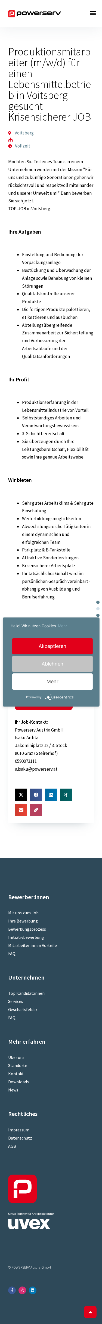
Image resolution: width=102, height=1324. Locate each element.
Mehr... (64, 625)
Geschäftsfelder (22, 1009)
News (13, 1090)
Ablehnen (52, 664)
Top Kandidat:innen (26, 993)
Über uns (16, 1057)
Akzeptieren (52, 646)
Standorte (17, 1065)
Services (15, 1001)
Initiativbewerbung (26, 937)
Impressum (18, 1129)
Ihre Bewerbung (23, 921)
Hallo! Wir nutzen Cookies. (40, 625)
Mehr (52, 681)
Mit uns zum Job (23, 912)
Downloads (18, 1081)
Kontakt (16, 1073)
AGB (12, 1146)
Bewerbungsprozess (27, 929)
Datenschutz (20, 1138)
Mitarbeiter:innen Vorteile (32, 945)
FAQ (12, 953)
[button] (93, 13)
